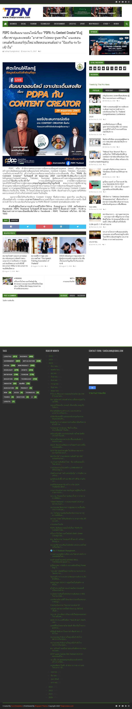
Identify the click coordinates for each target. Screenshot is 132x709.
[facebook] (116, 2)
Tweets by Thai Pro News (99, 85)
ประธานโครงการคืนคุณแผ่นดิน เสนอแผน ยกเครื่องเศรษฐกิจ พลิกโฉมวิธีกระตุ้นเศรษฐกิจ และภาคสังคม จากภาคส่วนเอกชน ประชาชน (109, 237)
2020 (51, 697)
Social (23, 23)
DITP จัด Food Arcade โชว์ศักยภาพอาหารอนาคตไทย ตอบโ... (66, 452)
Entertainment (59, 23)
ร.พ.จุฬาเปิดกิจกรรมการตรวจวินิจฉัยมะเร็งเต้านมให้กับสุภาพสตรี (115, 171)
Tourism (33, 23)
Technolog (30, 392)
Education (8, 379)
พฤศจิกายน (55, 370)
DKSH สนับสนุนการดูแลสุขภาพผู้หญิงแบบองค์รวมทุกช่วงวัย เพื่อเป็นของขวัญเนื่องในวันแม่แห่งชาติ (72, 259)
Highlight (8, 370)
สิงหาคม (54, 380)
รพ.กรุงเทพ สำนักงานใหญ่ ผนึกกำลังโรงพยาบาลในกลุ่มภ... (66, 638)
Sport (82, 23)
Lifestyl (7, 401)
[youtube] (122, 2)
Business (13, 23)
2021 (51, 694)
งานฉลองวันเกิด (56, 524)
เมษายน (54, 672)
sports (24, 370)
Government (9, 361)
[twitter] (119, 2)
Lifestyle (72, 23)
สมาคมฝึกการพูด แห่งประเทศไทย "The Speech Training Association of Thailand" (41, 259)
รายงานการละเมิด (97, 393)
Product (24, 388)
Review (116, 23)
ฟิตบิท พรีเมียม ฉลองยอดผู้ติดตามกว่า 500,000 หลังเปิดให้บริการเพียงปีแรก (116, 141)
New (5, 392)
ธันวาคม (54, 366)
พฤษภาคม (55, 391)
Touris (7, 397)
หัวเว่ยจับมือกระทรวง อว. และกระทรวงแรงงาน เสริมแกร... (65, 412)
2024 (51, 363)
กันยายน (54, 377)
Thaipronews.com (66, 706)
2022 (51, 690)
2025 (51, 360)
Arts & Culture (29, 361)
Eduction (20, 397)
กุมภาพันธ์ (55, 679)
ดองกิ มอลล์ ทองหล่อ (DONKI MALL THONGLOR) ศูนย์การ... (64, 561)
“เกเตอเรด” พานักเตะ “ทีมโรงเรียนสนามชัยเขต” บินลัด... (63, 429)
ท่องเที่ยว (22, 383)
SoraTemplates (16, 706)
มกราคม (54, 682)
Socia (16, 392)
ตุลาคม (54, 373)
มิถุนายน (54, 387)
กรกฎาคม (55, 384)
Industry (7, 383)
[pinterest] (126, 2)
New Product (94, 23)
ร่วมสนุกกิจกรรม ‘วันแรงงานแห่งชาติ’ (65, 605)
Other (105, 23)
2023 (51, 687)
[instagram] (128, 2)
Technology (45, 23)
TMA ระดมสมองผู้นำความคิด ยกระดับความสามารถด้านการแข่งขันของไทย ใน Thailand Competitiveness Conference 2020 (108, 112)
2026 (51, 356)
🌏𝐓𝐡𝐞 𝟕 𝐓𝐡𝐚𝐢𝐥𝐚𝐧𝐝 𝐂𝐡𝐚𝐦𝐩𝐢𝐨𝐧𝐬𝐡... (63, 551)
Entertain (8, 374)
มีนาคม (54, 676)
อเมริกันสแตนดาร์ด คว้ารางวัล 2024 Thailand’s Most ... (64, 486)
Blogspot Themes (41, 706)
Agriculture (9, 388)
